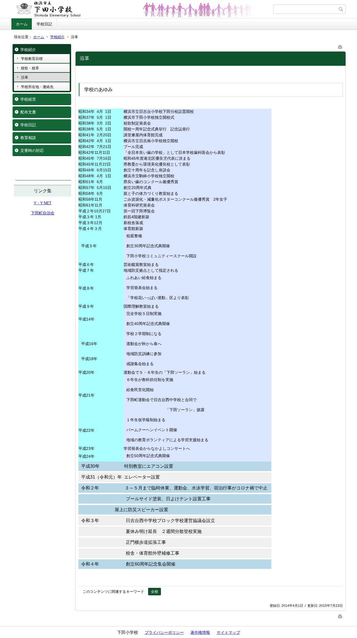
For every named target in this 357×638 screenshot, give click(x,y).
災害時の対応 (32, 150)
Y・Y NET (43, 203)
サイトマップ (228, 632)
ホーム (22, 24)
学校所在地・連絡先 (37, 87)
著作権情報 (200, 632)
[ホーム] (143, 9)
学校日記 (44, 24)
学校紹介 (57, 37)
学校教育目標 (32, 59)
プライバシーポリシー (164, 632)
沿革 (24, 77)
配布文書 (28, 112)
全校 (154, 592)
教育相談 (28, 137)
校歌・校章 (30, 68)
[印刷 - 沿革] (340, 46)
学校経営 (28, 99)
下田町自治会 (42, 213)
